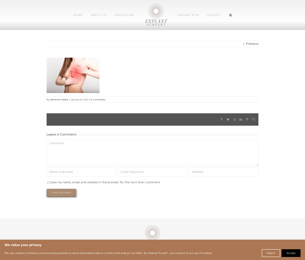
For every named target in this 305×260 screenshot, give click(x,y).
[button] (216, 15)
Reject (271, 253)
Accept (291, 253)
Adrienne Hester (59, 99)
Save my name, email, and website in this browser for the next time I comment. (105, 182)
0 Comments (98, 99)
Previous (252, 43)
